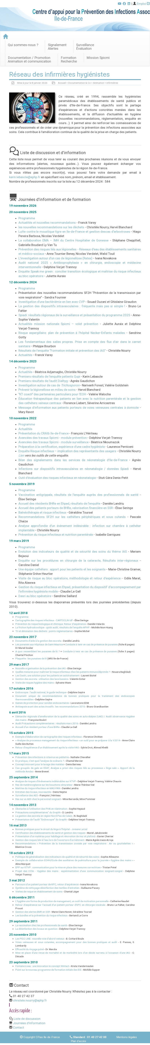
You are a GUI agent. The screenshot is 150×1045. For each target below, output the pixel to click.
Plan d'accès (78, 1041)
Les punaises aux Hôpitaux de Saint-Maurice (39, 644)
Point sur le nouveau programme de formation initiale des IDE (48, 969)
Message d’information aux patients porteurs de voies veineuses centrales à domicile (78, 407)
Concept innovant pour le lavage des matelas (39, 764)
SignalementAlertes (57, 47)
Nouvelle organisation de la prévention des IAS (40, 668)
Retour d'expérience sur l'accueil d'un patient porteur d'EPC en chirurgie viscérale (60, 904)
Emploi (142, 3)
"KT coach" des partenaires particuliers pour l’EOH (52, 394)
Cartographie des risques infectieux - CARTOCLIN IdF (44, 620)
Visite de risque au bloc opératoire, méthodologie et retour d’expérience (69, 578)
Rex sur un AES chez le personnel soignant (38, 799)
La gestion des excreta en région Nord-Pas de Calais (43, 815)
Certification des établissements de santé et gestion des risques (50, 832)
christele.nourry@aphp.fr (30, 1000)
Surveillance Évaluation (85, 47)
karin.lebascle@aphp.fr (24, 177)
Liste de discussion (27, 1019)
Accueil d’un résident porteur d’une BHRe (37, 727)
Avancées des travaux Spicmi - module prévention (52, 438)
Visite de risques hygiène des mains (34, 682)
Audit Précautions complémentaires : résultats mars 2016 (46, 723)
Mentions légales (126, 1037)
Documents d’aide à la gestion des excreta (38, 640)
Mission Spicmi (98, 58)
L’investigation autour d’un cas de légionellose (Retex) (55, 258)
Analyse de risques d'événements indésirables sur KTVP (45, 781)
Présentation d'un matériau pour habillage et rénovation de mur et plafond (55, 836)
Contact (18, 1027)
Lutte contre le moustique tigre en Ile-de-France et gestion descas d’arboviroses (74, 231)
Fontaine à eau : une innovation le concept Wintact (42, 966)
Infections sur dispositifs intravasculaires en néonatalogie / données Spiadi (73, 469)
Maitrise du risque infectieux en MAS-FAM (37, 788)
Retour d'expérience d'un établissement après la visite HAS (47, 747)
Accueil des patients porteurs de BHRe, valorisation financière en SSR (66, 508)
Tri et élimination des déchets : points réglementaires (44, 631)
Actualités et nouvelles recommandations (47, 222)
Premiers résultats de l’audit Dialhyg (43, 381)
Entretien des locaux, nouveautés (33, 791)
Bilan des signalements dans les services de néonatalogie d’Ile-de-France (73, 460)
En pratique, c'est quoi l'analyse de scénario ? (39, 760)
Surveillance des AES (26, 795)
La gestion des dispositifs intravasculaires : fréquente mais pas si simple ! (71, 306)
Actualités (25, 355)
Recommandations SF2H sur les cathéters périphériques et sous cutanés (72, 517)
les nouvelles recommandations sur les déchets (51, 227)
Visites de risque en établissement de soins (38, 891)
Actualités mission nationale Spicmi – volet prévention (58, 324)
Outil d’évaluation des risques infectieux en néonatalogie (57, 478)
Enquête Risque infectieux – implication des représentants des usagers (67, 451)
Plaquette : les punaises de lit (31, 658)
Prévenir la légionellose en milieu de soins (47, 389)
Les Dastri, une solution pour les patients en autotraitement (47, 675)
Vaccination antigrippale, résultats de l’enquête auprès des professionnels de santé (79, 495)
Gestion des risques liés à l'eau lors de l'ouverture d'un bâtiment (49, 839)
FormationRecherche (69, 59)
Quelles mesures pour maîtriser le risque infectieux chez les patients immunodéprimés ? (62, 671)
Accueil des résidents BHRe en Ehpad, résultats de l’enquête (59, 503)
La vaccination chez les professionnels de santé (41, 925)
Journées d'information (29, 1023)
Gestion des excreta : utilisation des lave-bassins (41, 678)
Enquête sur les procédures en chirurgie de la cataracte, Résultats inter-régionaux (78, 560)
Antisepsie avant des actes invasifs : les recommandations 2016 (50, 706)
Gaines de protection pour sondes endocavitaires (42, 702)
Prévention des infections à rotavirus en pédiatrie (42, 757)
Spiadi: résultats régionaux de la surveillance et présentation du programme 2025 (74, 315)
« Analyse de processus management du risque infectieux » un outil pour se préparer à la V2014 (67, 740)
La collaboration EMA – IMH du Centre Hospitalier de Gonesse (64, 240)
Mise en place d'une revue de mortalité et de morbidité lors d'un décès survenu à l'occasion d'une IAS (72, 952)
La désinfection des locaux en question (36, 928)
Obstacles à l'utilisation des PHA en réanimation (41, 808)
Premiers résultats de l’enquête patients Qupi (49, 376)
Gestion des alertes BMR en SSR (32, 911)
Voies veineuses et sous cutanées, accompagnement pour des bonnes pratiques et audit (66, 942)
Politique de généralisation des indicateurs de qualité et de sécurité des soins (57, 856)
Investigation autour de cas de (48, 385)
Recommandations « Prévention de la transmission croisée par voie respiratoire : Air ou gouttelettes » (74, 843)
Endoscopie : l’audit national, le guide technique (40, 692)
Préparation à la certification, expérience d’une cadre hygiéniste (61, 446)
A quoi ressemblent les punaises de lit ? (37, 651)
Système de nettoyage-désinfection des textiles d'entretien (47, 887)
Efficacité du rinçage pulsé (29, 949)
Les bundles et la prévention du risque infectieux (41, 915)
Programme (26, 218)
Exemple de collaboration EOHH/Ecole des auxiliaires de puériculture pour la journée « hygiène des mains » (74, 860)
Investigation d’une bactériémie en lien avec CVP (51, 302)
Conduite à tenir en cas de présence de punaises (91, 644)
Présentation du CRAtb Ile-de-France (43, 433)
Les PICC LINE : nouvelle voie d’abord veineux (39, 938)
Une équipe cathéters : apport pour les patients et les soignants (62, 569)
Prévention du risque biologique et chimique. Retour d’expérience (50, 623)
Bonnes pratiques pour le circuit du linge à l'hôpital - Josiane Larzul (51, 829)
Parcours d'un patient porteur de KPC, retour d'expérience (46, 884)
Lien (21, 455)
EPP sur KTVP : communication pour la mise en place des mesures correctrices (58, 867)
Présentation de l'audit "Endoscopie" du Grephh (41, 819)
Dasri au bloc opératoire (34, 596)
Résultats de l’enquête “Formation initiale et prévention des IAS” (62, 350)
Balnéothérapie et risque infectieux (42, 512)
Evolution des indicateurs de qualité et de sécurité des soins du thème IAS (72, 551)
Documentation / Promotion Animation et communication (29, 59)
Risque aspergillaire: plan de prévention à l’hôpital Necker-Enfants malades (71, 333)
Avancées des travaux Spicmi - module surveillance (53, 442)
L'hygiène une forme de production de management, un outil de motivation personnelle (61, 901)
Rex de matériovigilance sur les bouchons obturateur (43, 784)
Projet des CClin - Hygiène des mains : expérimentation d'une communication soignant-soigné (68, 871)
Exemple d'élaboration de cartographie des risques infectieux (48, 736)
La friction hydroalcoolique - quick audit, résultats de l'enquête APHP (52, 627)
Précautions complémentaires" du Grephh (38, 812)
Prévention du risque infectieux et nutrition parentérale (56, 534)
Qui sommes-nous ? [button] (23, 45)
